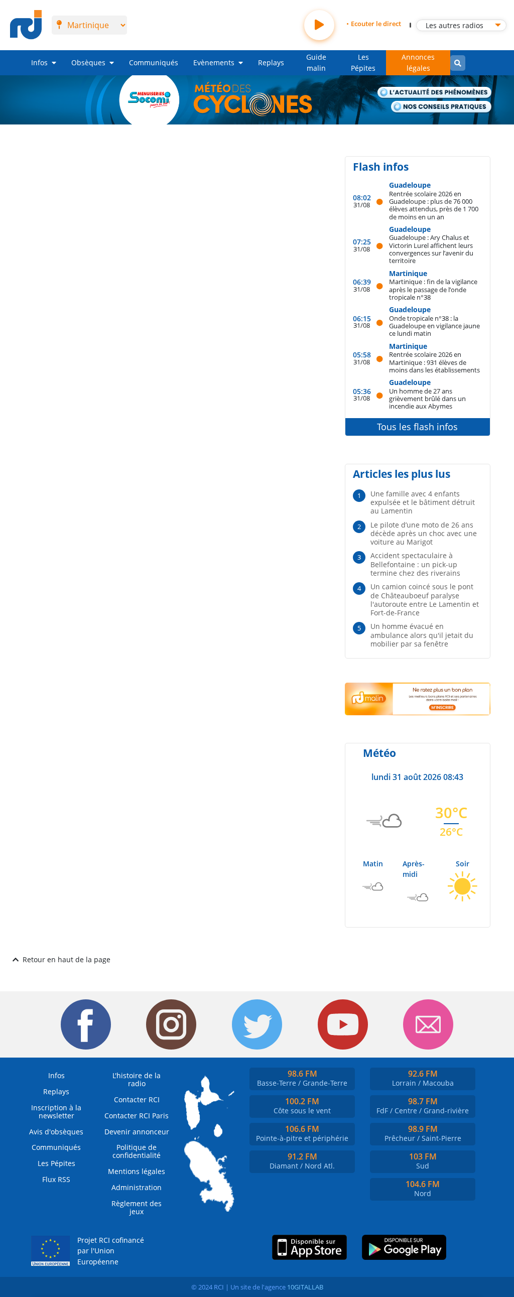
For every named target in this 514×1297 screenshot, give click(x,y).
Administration (136, 1187)
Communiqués (153, 62)
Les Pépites (363, 62)
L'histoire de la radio (136, 1079)
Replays (271, 62)
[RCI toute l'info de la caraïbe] (26, 25)
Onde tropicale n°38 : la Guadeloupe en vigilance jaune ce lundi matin (434, 326)
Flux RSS (56, 1179)
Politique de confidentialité (136, 1151)
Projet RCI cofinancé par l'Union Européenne (110, 1250)
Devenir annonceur (136, 1131)
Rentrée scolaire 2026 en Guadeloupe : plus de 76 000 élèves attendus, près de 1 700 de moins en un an (433, 205)
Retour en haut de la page (66, 959)
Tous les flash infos (417, 427)
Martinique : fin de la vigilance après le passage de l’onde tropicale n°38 (433, 289)
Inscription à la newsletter (56, 1111)
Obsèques (88, 62)
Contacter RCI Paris (136, 1115)
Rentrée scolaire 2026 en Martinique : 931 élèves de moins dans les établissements (434, 362)
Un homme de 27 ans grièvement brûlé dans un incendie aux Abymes (427, 398)
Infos (39, 62)
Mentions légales (136, 1171)
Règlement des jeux (136, 1207)
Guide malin (316, 62)
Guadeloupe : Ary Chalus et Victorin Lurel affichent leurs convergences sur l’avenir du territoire (431, 249)
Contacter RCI (137, 1099)
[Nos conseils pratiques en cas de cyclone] (441, 107)
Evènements (213, 62)
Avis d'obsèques (56, 1131)
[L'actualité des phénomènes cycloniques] (434, 93)
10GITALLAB (305, 1286)
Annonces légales (418, 62)
